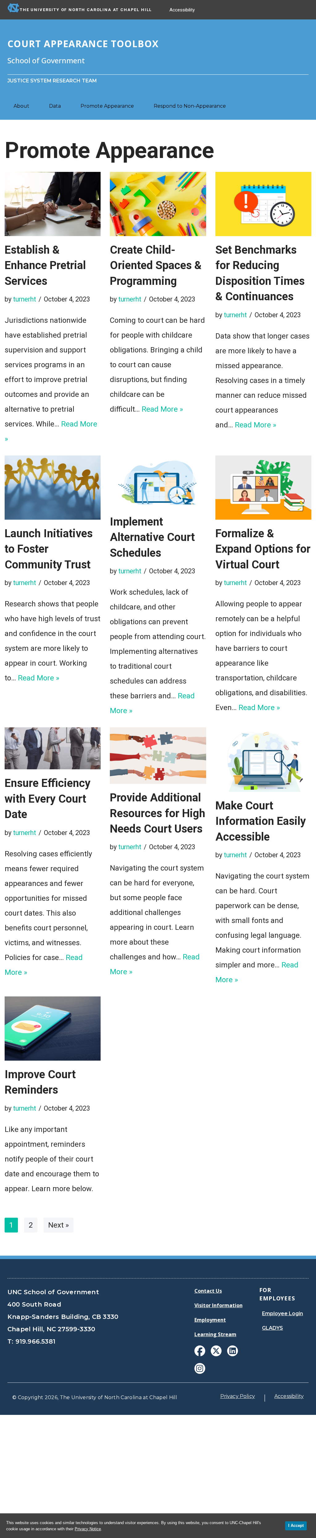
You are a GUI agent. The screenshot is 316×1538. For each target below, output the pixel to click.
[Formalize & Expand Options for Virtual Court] (263, 487)
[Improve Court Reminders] (53, 1028)
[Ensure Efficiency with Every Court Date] (53, 748)
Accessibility (182, 10)
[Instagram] (199, 1368)
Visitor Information (218, 1305)
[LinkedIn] (232, 1350)
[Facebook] (199, 1350)
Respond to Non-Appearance (190, 106)
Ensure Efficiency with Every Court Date (47, 799)
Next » (58, 1225)
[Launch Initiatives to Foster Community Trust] (53, 487)
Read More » (162, 409)
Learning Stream (215, 1334)
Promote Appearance (107, 106)
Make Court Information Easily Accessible (260, 821)
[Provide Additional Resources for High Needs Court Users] (158, 755)
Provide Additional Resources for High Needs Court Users (157, 813)
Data (55, 106)
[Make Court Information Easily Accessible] (263, 759)
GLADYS (272, 1328)
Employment (210, 1319)
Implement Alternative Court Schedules (152, 537)
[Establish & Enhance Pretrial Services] (53, 204)
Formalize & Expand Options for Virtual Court (262, 549)
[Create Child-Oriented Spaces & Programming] (158, 204)
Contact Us (208, 1290)
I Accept (296, 1525)
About (21, 106)
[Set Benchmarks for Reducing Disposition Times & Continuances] (263, 204)
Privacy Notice (88, 1529)
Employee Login (282, 1313)
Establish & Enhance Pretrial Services (45, 265)
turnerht (24, 299)
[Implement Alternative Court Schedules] (158, 481)
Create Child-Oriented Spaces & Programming (156, 265)
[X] (216, 1350)
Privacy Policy (237, 1396)
